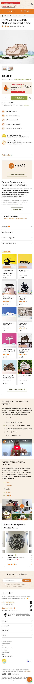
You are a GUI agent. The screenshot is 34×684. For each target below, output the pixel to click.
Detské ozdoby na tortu (21, 218)
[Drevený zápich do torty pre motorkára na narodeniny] (9, 367)
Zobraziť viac (17, 209)
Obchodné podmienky (7, 648)
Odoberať (26, 580)
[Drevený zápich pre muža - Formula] (9, 288)
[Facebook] (31, 602)
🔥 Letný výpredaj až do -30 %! (10, 3)
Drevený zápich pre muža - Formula (8, 297)
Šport (7, 482)
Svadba (8, 492)
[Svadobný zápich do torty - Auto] (9, 314)
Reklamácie (5, 645)
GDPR (3, 654)
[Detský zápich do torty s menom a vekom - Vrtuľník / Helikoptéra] (9, 261)
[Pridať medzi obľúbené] (30, 98)
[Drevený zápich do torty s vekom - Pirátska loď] (25, 288)
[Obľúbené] (25, 11)
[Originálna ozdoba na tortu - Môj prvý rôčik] (9, 340)
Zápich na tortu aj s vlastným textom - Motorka (24, 351)
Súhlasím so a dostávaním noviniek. (16, 585)
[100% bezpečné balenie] (4, 142)
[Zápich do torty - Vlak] (25, 367)
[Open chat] (29, 679)
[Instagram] (31, 606)
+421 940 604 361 (8, 602)
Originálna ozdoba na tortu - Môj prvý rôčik (9, 350)
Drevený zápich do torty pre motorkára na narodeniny (8, 377)
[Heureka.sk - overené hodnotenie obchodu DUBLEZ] (4, 661)
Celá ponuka (9, 495)
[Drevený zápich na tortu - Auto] (25, 261)
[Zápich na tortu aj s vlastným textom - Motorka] (25, 340)
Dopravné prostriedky (9, 218)
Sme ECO (4, 650)
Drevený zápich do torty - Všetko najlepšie (24, 324)
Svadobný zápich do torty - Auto (8, 323)
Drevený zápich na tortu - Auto (24, 271)
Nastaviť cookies (9, 656)
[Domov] (2, 16)
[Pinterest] (31, 610)
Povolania (9, 485)
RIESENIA (28, 671)
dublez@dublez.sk (8, 608)
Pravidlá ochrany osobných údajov (12, 678)
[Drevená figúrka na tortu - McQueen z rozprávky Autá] (4, 68)
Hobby (8, 489)
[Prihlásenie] (28, 11)
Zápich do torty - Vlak (25, 376)
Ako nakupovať (5, 652)
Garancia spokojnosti (7, 641)
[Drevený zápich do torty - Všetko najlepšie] (25, 314)
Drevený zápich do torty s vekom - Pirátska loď (24, 298)
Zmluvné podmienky (9, 680)
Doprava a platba (6, 643)
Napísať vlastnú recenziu (17, 174)
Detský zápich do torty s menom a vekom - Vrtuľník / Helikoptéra (8, 272)
